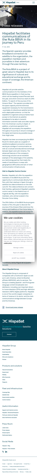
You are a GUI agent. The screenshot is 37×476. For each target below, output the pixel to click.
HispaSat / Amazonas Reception (10, 412)
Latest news (5, 427)
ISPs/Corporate (6, 377)
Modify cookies (28, 471)
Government (5, 372)
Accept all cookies (18, 258)
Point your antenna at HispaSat (10, 415)
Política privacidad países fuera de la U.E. (17, 466)
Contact (3, 463)
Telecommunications (7, 369)
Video (3, 379)
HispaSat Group (9, 346)
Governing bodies (6, 352)
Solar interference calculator (9, 417)
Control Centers (6, 399)
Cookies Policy (27, 463)
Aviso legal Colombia (18, 463)
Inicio (3, 7)
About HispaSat (6, 349)
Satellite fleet (5, 395)
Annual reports (6, 432)
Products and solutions (12, 366)
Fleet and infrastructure (12, 388)
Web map (22, 471)
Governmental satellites (8, 397)
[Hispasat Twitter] (3, 451)
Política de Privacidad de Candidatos (9, 469)
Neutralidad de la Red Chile (23, 469)
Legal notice (9, 463)
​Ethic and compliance (7, 357)
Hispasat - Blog (6, 445)
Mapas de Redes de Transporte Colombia (10, 471)
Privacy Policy (5, 466)
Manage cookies (18, 247)
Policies (4, 359)
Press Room (10, 7)
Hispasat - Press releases (8, 448)
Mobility (4, 374)
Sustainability (5, 354)
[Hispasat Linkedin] (6, 452)
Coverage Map (6, 392)
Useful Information (10, 406)
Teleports (4, 382)
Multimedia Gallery (7, 435)
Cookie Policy (8, 243)
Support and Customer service (10, 410)
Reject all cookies (18, 253)
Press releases (6, 430)
